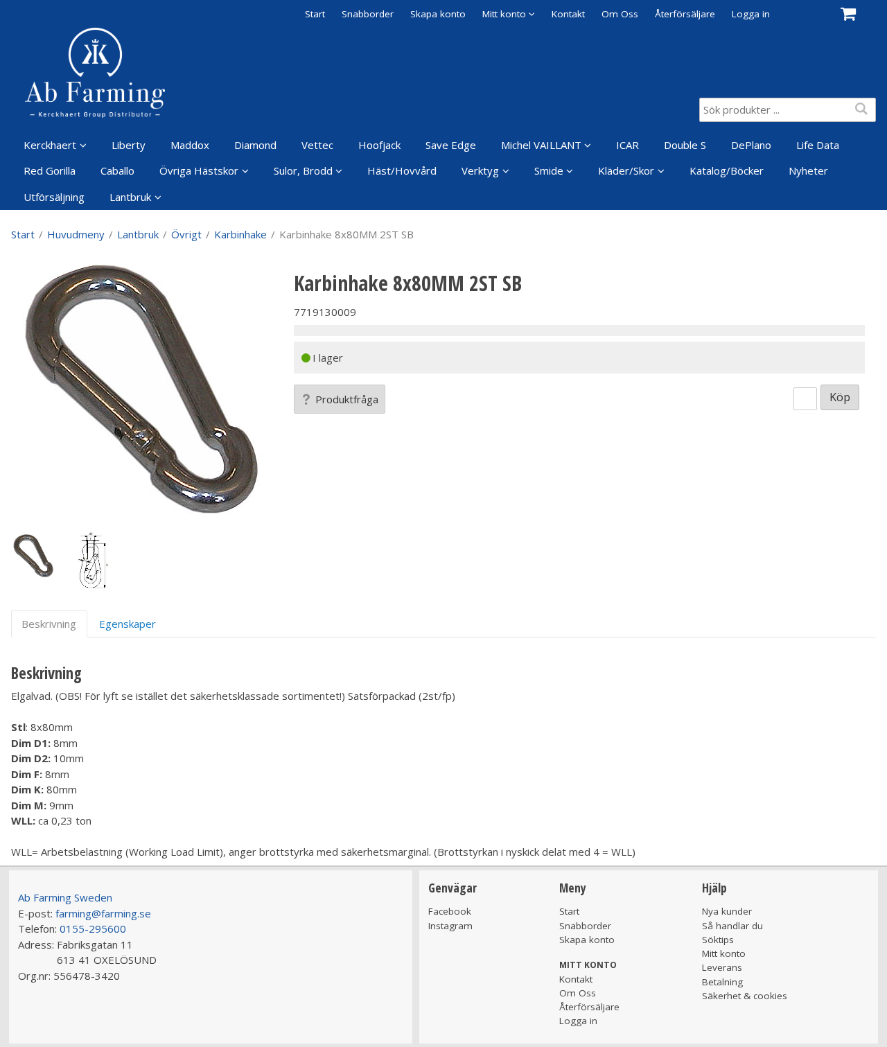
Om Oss (619, 14)
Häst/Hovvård (402, 170)
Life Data (817, 145)
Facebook (449, 911)
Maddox (189, 145)
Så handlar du (732, 926)
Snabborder (368, 14)
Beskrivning (48, 624)
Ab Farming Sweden (65, 897)
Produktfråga (346, 399)
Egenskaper (127, 624)
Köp (839, 397)
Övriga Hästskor (198, 170)
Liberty (129, 145)
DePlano (751, 145)
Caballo (117, 170)
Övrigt (186, 234)
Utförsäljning (54, 197)
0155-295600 (93, 928)
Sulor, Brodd (303, 170)
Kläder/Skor (626, 170)
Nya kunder (727, 911)
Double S (685, 145)
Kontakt (568, 14)
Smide (548, 170)
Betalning (722, 982)
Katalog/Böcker (727, 170)
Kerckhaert (50, 145)
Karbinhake (240, 234)
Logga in (751, 14)
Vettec (317, 145)
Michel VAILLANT (541, 145)
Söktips (718, 939)
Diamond (255, 145)
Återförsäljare (685, 14)
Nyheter (808, 170)
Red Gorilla (50, 170)
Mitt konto (724, 953)
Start (315, 14)
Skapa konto (438, 14)
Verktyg (480, 170)
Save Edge (450, 145)
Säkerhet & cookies (744, 995)
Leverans (722, 967)
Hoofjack (379, 145)
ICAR (627, 145)
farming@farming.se (103, 913)
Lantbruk (130, 197)
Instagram (450, 926)
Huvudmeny (76, 234)
